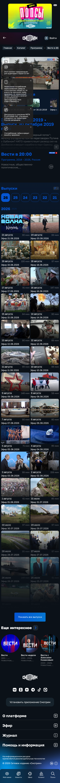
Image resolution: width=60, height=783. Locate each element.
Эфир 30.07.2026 (10, 528)
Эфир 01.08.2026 (10, 502)
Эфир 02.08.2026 (39, 475)
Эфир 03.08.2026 (10, 475)
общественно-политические (17, 166)
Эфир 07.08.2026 (10, 423)
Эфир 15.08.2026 (10, 317)
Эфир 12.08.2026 (39, 344)
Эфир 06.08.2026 (39, 423)
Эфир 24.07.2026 (10, 607)
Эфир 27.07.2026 (39, 555)
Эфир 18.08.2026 (39, 265)
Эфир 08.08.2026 (39, 396)
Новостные (8, 164)
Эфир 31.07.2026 (39, 502)
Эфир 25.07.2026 (39, 581)
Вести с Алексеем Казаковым (47, 657)
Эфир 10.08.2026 (39, 370)
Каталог (21, 48)
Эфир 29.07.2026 (39, 528)
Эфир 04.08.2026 (39, 449)
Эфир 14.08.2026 (39, 317)
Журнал (9, 735)
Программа (36, 48)
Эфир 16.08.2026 (39, 291)
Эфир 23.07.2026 (39, 607)
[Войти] (46, 38)
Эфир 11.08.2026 (10, 370)
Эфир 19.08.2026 (10, 265)
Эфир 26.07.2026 (10, 581)
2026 (14, 208)
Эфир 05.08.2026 (10, 449)
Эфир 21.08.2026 (10, 238)
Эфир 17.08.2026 (10, 291)
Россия (36, 159)
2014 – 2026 (23, 159)
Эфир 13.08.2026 (10, 344)
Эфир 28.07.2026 (10, 555)
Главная (8, 48)
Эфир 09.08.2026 (10, 396)
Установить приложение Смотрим (30, 702)
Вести (4, 655)
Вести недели (28, 655)
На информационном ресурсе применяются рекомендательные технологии (23, 757)
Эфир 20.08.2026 (39, 238)
